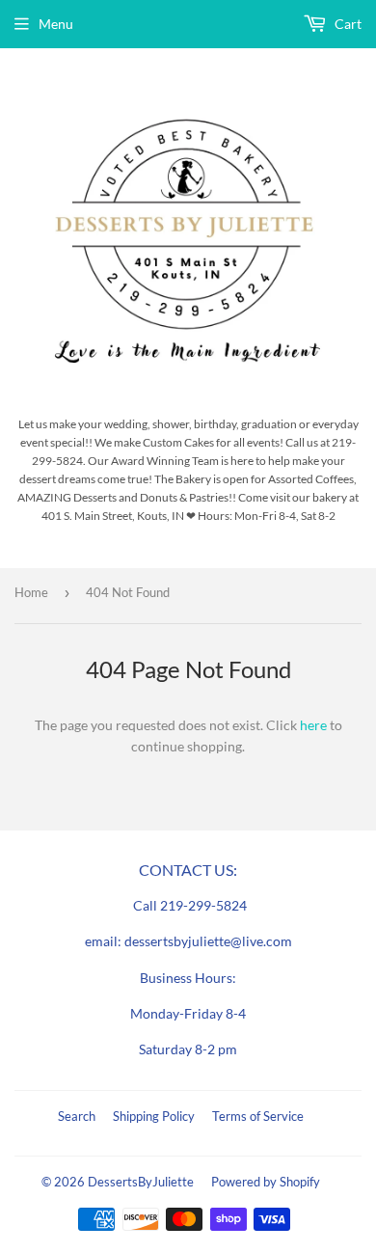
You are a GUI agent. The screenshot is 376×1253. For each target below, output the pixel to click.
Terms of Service (258, 1116)
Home (31, 592)
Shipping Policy (154, 1116)
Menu (56, 23)
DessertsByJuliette (141, 1181)
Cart (347, 23)
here (313, 725)
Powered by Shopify (265, 1181)
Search (76, 1116)
